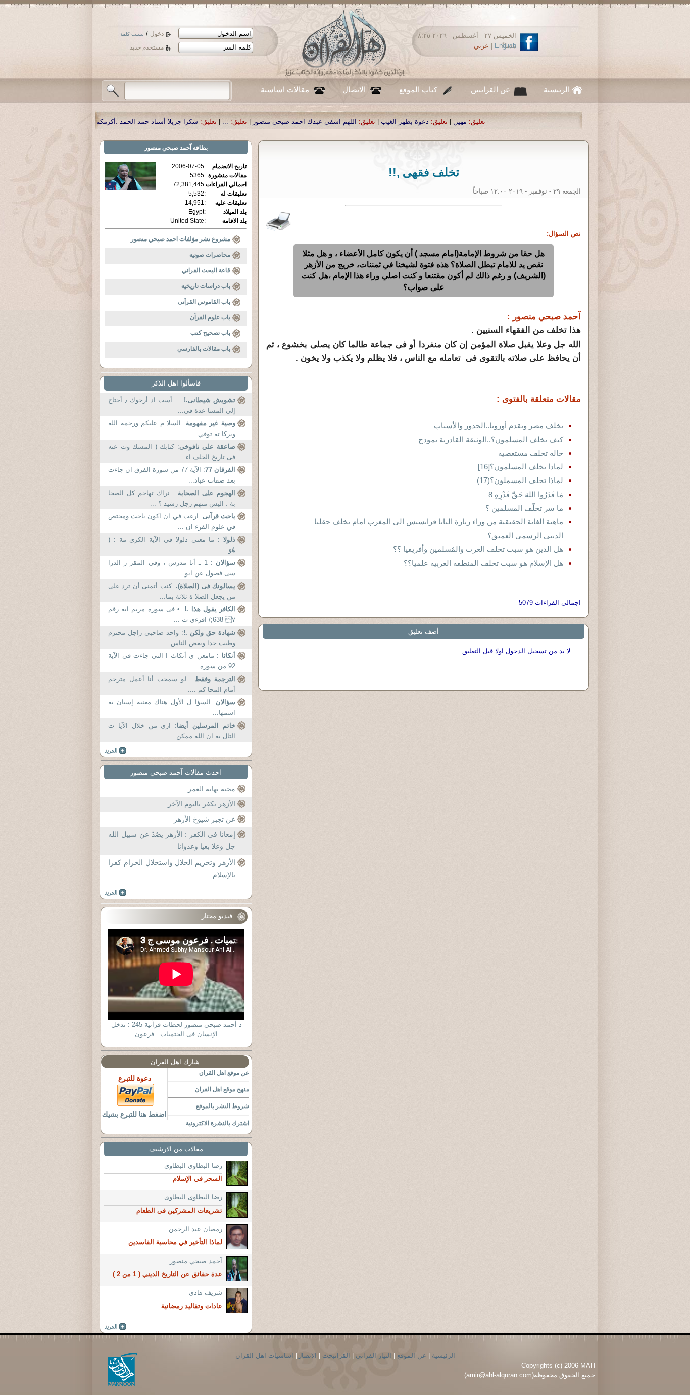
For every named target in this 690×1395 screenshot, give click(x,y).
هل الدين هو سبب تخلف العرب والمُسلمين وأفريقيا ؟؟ (478, 549)
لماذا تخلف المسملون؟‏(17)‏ (520, 480)
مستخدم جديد (147, 47)
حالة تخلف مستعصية (530, 453)
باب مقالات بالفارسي (203, 348)
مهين (558, 121)
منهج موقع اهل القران (222, 1089)
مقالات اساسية (285, 90)
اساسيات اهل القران (264, 1355)
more (115, 750)
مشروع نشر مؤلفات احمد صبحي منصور (180, 239)
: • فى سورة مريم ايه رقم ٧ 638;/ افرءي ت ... (171, 614)
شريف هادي (205, 1292)
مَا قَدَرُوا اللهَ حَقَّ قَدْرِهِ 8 (525, 494)
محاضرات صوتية (209, 254)
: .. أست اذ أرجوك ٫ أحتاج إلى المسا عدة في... (171, 405)
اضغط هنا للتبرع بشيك (134, 1114)
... (323, 121)
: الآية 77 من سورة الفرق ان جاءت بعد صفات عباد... (171, 475)
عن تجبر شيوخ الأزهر (204, 819)
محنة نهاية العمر (211, 789)
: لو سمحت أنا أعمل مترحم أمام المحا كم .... (171, 684)
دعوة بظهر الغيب (503, 121)
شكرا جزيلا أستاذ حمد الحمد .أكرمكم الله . (237, 121)
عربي (481, 46)
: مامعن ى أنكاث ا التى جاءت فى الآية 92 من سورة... (171, 661)
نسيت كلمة (132, 34)
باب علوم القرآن (210, 317)
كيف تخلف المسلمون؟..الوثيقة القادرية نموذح (490, 439)
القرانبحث (336, 1355)
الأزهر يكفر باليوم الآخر (201, 804)
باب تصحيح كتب (210, 332)
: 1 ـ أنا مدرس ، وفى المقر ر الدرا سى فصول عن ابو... (171, 568)
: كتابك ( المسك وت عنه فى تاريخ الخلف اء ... (171, 452)
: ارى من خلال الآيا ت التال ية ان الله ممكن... (171, 730)
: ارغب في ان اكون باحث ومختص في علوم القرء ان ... (171, 521)
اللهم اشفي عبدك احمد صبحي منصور (403, 121)
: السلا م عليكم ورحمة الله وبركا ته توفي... (171, 428)
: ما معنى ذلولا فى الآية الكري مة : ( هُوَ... (171, 545)
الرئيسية (557, 90)
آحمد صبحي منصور (167, 147)
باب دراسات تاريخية (205, 286)
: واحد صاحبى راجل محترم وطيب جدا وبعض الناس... (171, 638)
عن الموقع (411, 1355)
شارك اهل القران (175, 1062)
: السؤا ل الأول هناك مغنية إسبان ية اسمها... (171, 707)
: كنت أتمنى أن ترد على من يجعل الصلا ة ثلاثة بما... (171, 591)
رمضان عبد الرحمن (195, 1229)
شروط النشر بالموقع (222, 1106)
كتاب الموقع (418, 90)
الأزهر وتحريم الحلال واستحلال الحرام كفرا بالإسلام (171, 868)
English (505, 46)
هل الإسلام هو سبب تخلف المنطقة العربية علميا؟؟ (483, 563)
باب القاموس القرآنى (204, 301)
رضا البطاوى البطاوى (193, 1165)
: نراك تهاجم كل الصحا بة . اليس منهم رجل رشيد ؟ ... (171, 498)
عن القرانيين (490, 90)
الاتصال (354, 90)
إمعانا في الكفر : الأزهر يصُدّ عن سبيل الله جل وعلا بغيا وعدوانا (171, 840)
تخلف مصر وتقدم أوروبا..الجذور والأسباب (498, 425)
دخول (157, 33)
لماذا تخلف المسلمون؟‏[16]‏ (520, 466)
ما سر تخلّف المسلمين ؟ (524, 508)
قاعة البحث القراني (206, 270)
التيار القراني (373, 1355)
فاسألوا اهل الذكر (176, 383)
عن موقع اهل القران (224, 1072)
